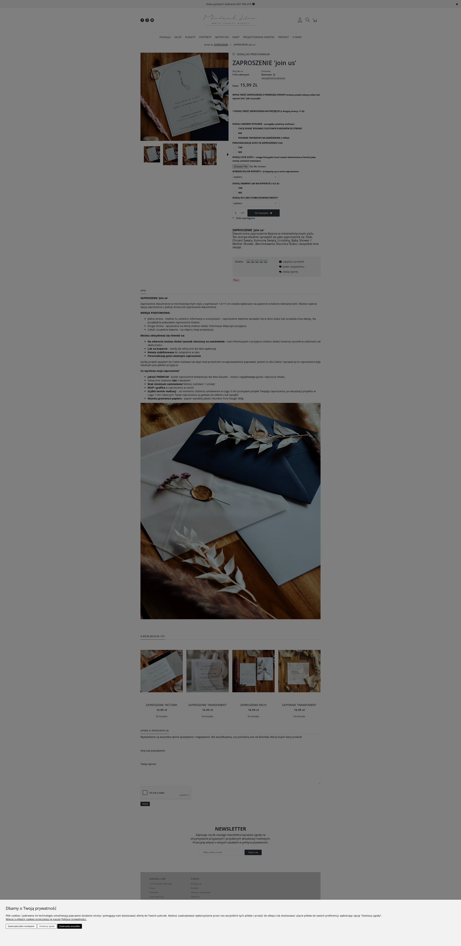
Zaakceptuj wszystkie (69, 926)
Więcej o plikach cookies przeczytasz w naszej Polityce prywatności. (46, 919)
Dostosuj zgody (47, 926)
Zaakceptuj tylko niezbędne (21, 926)
